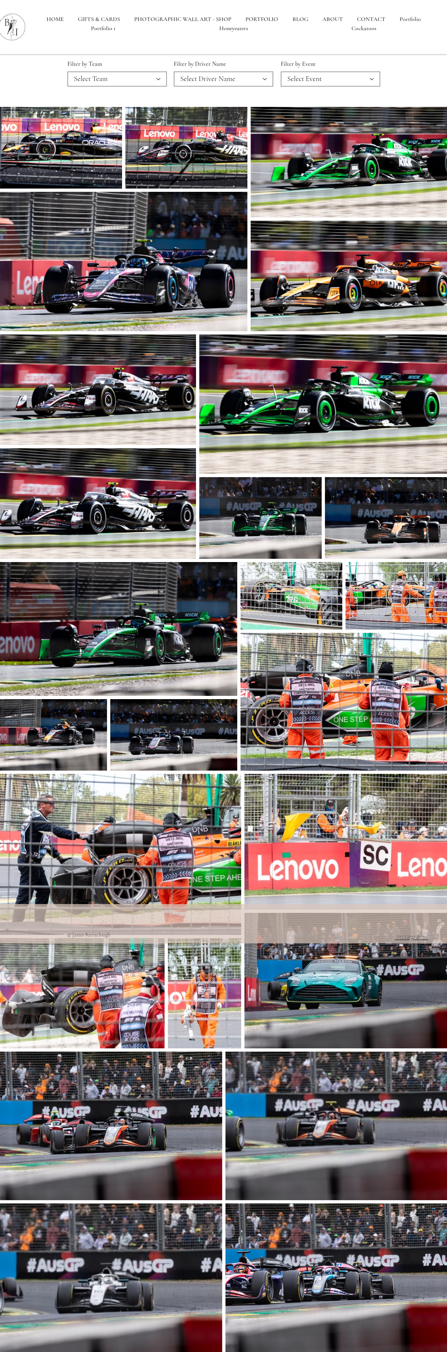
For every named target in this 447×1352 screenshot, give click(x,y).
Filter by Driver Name (200, 64)
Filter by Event (298, 64)
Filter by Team (84, 64)
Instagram (411, 936)
